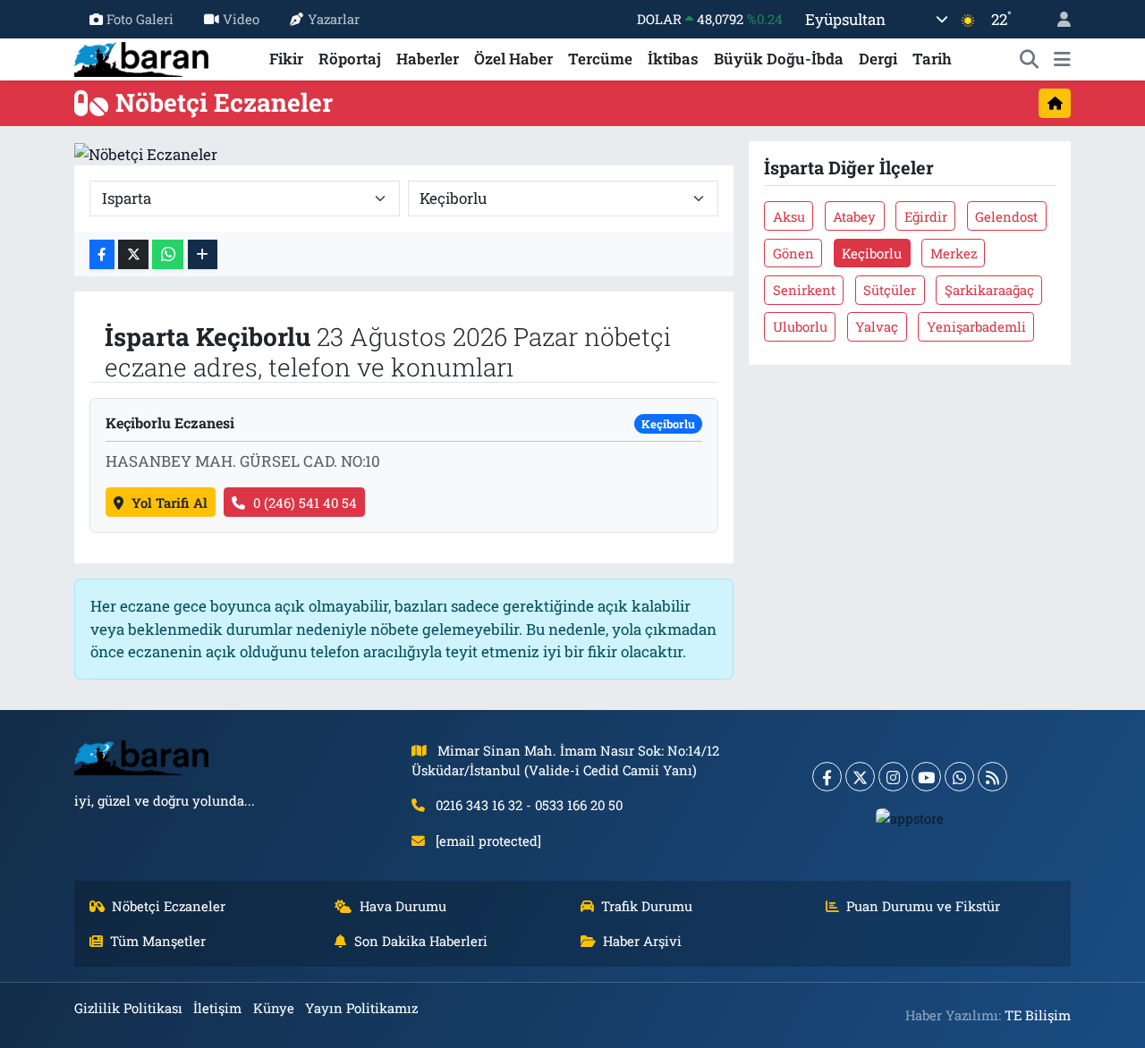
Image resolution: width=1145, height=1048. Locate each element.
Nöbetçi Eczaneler (168, 906)
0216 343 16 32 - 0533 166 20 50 (529, 805)
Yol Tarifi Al (169, 502)
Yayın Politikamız (361, 1008)
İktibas (673, 58)
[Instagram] (893, 776)
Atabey (854, 216)
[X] (860, 776)
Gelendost (1006, 216)
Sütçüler (889, 290)
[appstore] (910, 817)
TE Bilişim (1038, 1015)
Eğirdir (925, 216)
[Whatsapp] (959, 776)
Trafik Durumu (646, 906)
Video (241, 19)
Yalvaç (876, 326)
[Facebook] (827, 776)
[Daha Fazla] (202, 254)
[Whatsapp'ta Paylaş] (167, 254)
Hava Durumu (403, 906)
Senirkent (804, 290)
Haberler (427, 58)
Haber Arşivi (642, 941)
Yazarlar (334, 19)
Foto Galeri (140, 19)
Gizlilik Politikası (128, 1008)
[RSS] (992, 776)
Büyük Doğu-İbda (779, 58)
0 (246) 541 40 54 (305, 502)
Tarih (932, 58)
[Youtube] (926, 776)
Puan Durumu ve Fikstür (923, 906)
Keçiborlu (872, 253)
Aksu (789, 216)
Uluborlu (800, 326)
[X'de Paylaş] (133, 254)
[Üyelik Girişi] (1056, 19)
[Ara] (1030, 59)
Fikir (286, 58)
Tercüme (600, 58)
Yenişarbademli (976, 326)
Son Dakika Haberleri (421, 941)
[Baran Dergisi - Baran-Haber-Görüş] (141, 56)
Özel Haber (513, 58)
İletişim (217, 1008)
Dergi (878, 58)
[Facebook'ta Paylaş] (101, 254)
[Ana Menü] (1062, 59)
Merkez (953, 253)
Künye (273, 1008)
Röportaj (349, 58)
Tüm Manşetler (158, 941)
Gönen (793, 253)
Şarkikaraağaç (989, 290)
